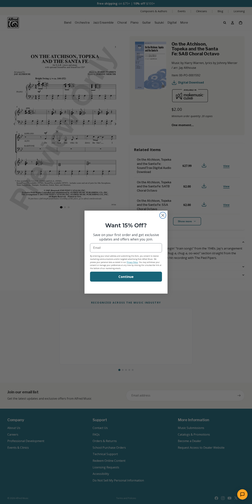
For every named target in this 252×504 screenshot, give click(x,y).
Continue (126, 276)
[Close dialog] (163, 215)
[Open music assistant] (242, 494)
